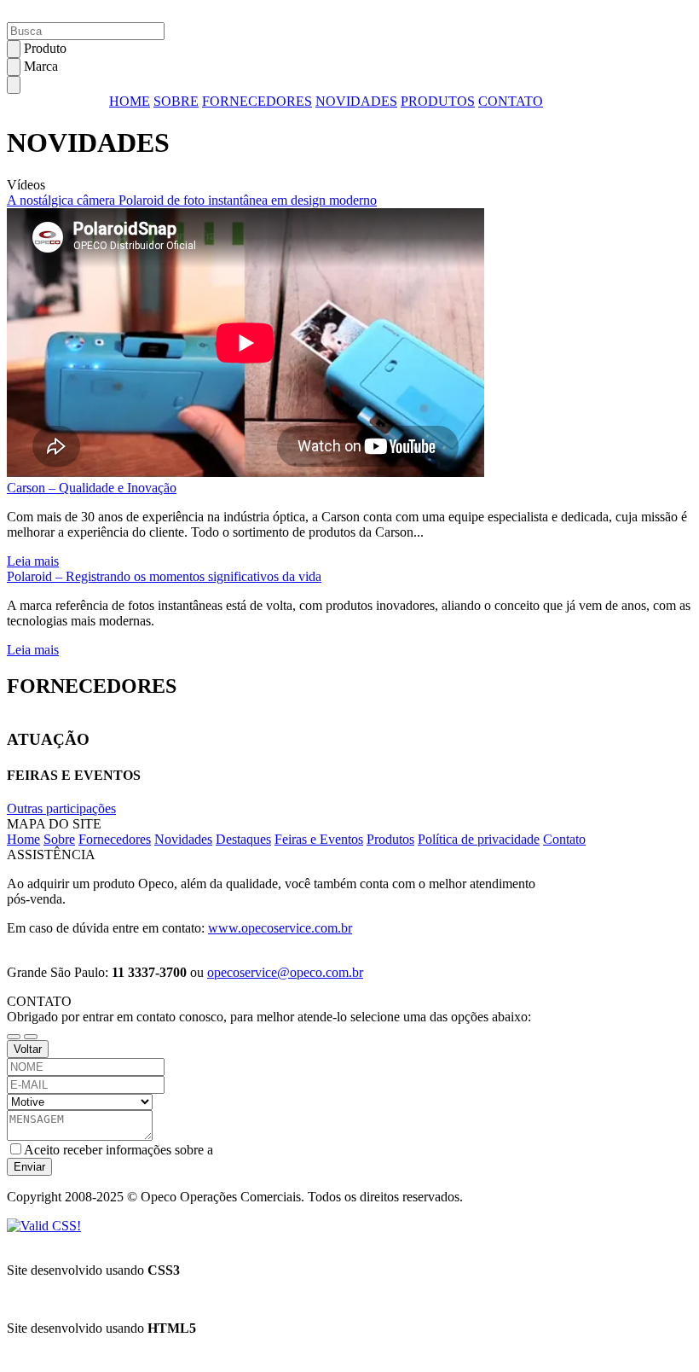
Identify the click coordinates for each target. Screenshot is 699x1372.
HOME (129, 101)
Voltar (28, 1049)
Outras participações (61, 808)
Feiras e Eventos (318, 839)
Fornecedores (114, 839)
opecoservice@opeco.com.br (285, 972)
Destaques (243, 839)
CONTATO (510, 101)
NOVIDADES (356, 101)
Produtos (390, 839)
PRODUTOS (438, 101)
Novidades (183, 839)
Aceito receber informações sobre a (118, 1149)
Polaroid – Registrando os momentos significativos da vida (164, 576)
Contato (564, 839)
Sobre (59, 839)
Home (23, 839)
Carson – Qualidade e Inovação (91, 487)
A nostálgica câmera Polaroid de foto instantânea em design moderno (192, 200)
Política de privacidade (479, 839)
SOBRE (176, 101)
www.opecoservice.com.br (280, 928)
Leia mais (33, 561)
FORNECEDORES (257, 101)
